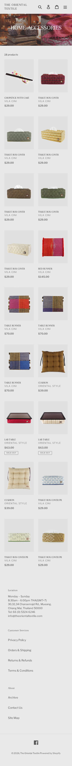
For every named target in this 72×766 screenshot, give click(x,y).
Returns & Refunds (20, 660)
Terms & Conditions (20, 670)
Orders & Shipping (19, 650)
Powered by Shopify (50, 753)
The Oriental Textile (15, 6)
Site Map (13, 717)
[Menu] (65, 7)
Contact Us (15, 707)
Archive (13, 697)
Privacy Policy (17, 640)
